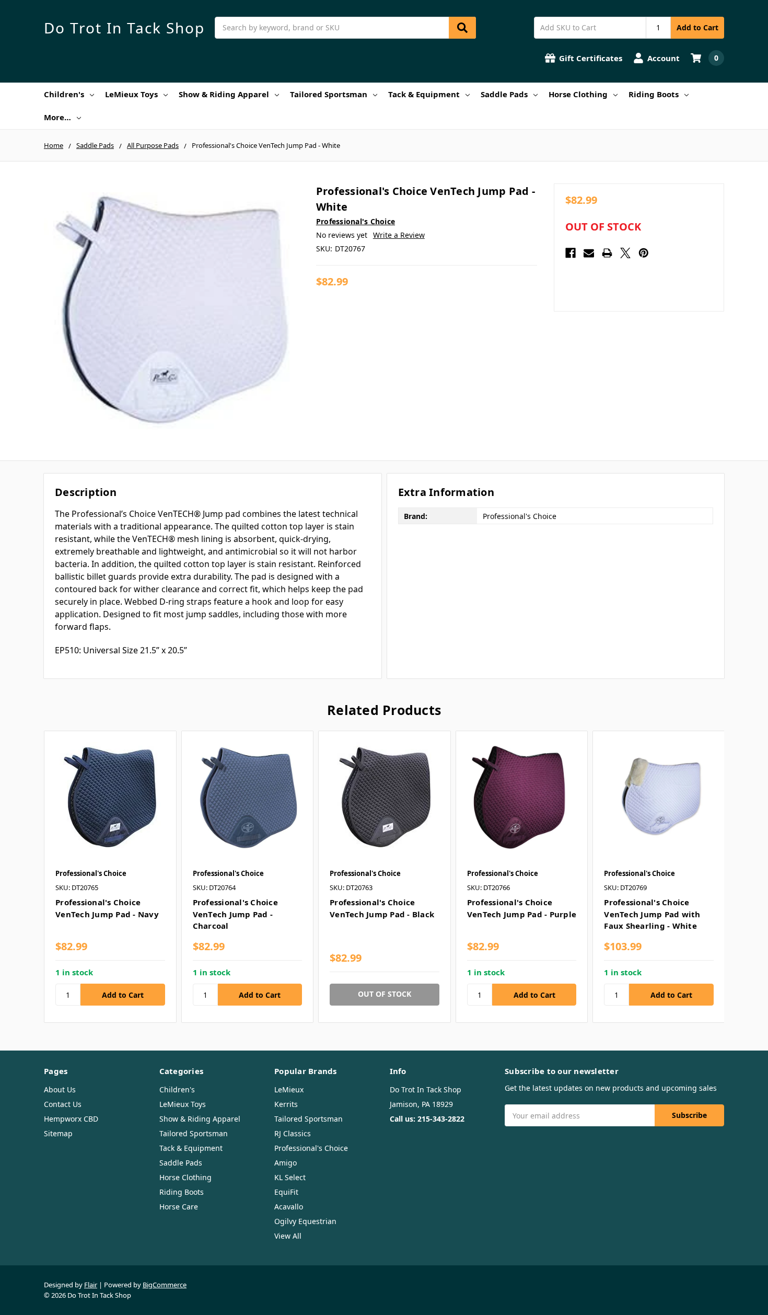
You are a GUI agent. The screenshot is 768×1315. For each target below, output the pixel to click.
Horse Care (178, 1207)
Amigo (285, 1163)
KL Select (290, 1177)
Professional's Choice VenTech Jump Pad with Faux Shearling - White (652, 914)
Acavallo (288, 1207)
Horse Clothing (578, 94)
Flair (90, 1284)
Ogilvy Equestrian (305, 1221)
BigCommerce (165, 1284)
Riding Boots (654, 94)
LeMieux (289, 1089)
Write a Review (399, 235)
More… (57, 117)
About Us (60, 1089)
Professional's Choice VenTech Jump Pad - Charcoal (235, 914)
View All (287, 1236)
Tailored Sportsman (328, 94)
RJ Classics (292, 1133)
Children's (64, 94)
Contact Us (63, 1104)
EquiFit (286, 1192)
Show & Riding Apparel (224, 94)
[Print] (607, 253)
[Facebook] (570, 253)
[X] (625, 253)
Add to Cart (697, 27)
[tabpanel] (110, 876)
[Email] (589, 253)
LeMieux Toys (131, 94)
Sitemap (58, 1133)
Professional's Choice (311, 1148)
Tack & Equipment (424, 94)
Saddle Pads (504, 94)
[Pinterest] (643, 253)
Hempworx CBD (71, 1119)
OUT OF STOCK (603, 227)
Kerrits (286, 1104)
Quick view (110, 796)
